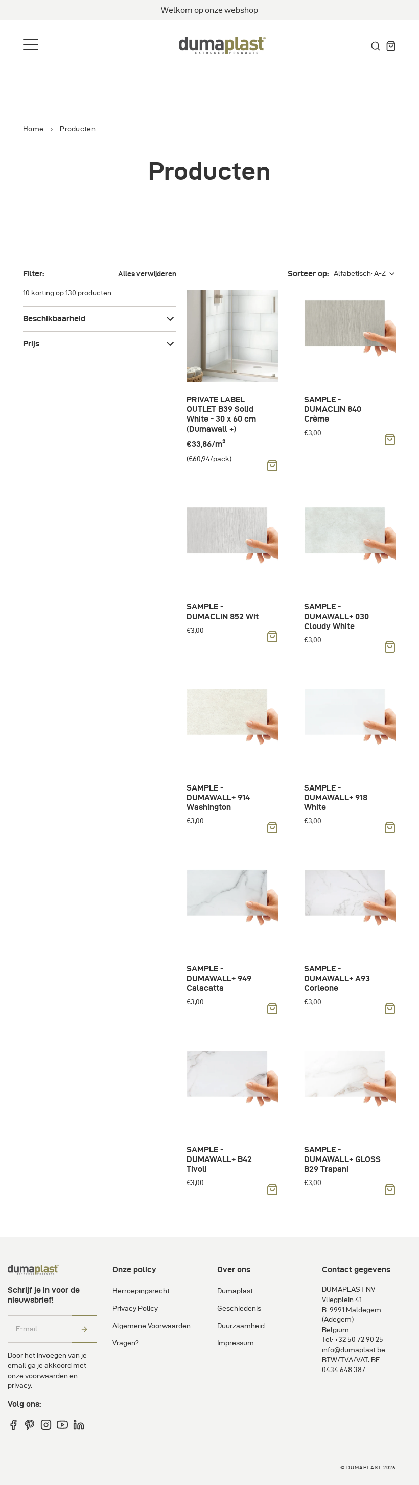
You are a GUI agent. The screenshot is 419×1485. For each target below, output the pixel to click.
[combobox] (365, 274)
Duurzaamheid (241, 1326)
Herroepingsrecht (141, 1291)
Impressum (235, 1343)
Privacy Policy (135, 1308)
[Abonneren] (84, 1329)
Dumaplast (235, 1291)
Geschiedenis (239, 1308)
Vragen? (125, 1343)
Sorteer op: (308, 273)
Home (33, 129)
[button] (147, 274)
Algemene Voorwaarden (151, 1326)
